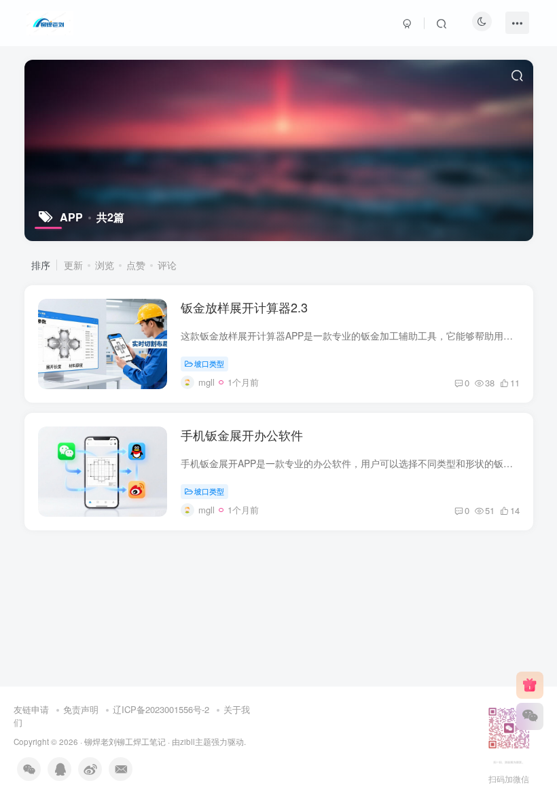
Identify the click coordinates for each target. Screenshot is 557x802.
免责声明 (80, 709)
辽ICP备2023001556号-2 (161, 709)
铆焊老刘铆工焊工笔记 (125, 741)
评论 (167, 265)
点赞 (135, 265)
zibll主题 (195, 741)
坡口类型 (209, 363)
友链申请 (31, 709)
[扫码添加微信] (529, 716)
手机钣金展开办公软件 (242, 434)
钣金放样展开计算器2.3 (244, 307)
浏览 (104, 265)
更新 (73, 265)
